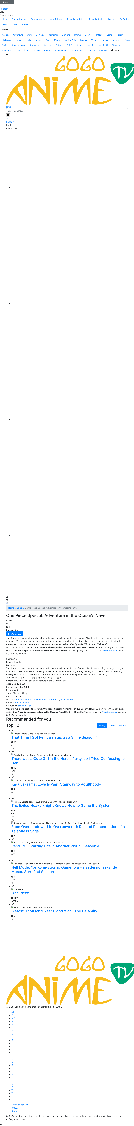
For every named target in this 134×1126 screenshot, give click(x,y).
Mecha (83, 40)
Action (5, 34)
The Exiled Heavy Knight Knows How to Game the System (61, 805)
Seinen (80, 45)
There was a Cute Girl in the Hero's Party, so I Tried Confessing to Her (68, 760)
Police (5, 45)
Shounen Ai (7, 50)
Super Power (61, 50)
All (12, 1012)
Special (20, 607)
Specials (25, 24)
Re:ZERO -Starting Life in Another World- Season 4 (55, 846)
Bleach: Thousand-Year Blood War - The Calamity (54, 911)
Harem (119, 34)
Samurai (48, 45)
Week (112, 725)
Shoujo (90, 45)
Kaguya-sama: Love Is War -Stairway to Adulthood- (56, 784)
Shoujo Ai (103, 45)
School (59, 45)
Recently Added (96, 19)
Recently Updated (75, 19)
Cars (29, 34)
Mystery (117, 40)
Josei (38, 40)
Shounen (116, 45)
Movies (111, 19)
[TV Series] (69, 419)
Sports (47, 50)
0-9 (13, 1018)
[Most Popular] (69, 535)
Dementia (53, 34)
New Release (56, 19)
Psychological (19, 45)
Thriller (91, 50)
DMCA (14, 1107)
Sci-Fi (69, 45)
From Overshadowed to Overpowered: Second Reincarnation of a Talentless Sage (68, 828)
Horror (19, 40)
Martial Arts (70, 40)
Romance (34, 45)
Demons (66, 34)
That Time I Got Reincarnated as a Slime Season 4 (54, 737)
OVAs (4, 24)
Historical (7, 40)
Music (105, 40)
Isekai (29, 40)
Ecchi (87, 34)
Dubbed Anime (38, 19)
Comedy (40, 34)
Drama (77, 34)
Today (102, 725)
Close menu (8, 2)
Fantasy (98, 34)
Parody (128, 40)
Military (94, 40)
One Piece (20, 893)
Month (122, 725)
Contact (15, 1111)
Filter (8, 106)
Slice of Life (23, 50)
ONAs (14, 24)
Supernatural (77, 50)
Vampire (103, 50)
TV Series (124, 19)
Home (5, 19)
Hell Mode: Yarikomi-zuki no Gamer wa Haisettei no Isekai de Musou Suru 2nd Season (64, 869)
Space (36, 50)
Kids (48, 40)
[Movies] (69, 303)
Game (109, 34)
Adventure (18, 34)
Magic (57, 40)
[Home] (69, 187)
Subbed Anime (19, 19)
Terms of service (19, 1104)
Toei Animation (21, 702)
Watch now (16, 634)
